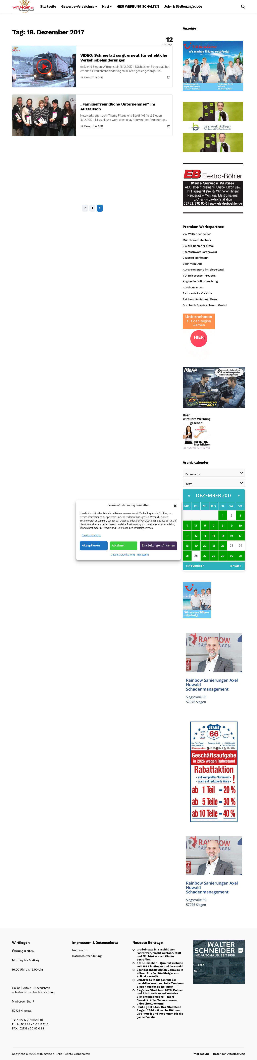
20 (205, 545)
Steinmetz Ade (192, 263)
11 (187, 535)
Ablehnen (118, 545)
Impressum (143, 554)
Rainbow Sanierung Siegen (200, 299)
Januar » (236, 566)
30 (231, 556)
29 (222, 556)
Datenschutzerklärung (123, 554)
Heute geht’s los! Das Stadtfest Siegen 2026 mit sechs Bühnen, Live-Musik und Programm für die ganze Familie (160, 1012)
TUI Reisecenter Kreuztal (199, 275)
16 (231, 535)
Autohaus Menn (193, 287)
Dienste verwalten (91, 535)
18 (187, 545)
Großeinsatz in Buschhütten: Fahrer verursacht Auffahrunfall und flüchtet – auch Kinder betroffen (159, 954)
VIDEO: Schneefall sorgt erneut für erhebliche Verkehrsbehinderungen (123, 58)
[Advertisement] (92, 166)
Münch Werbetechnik (197, 240)
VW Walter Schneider (197, 234)
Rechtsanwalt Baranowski (200, 251)
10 (240, 525)
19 (196, 545)
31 (240, 556)
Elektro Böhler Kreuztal (198, 245)
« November (195, 566)
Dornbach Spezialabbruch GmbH (204, 305)
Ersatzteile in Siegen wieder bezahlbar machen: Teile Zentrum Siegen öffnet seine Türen (160, 983)
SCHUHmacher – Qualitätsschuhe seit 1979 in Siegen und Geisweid (160, 964)
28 (213, 556)
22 (222, 545)
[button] (175, 505)
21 (214, 545)
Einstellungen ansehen (158, 545)
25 (187, 556)
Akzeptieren (91, 545)
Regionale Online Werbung (200, 281)
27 (205, 556)
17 (240, 535)
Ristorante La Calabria (197, 293)
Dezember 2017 (214, 495)
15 (222, 535)
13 (205, 535)
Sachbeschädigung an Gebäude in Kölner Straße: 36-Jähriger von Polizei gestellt (160, 973)
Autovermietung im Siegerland (203, 269)
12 (196, 535)
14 (213, 535)
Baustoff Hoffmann (196, 257)
